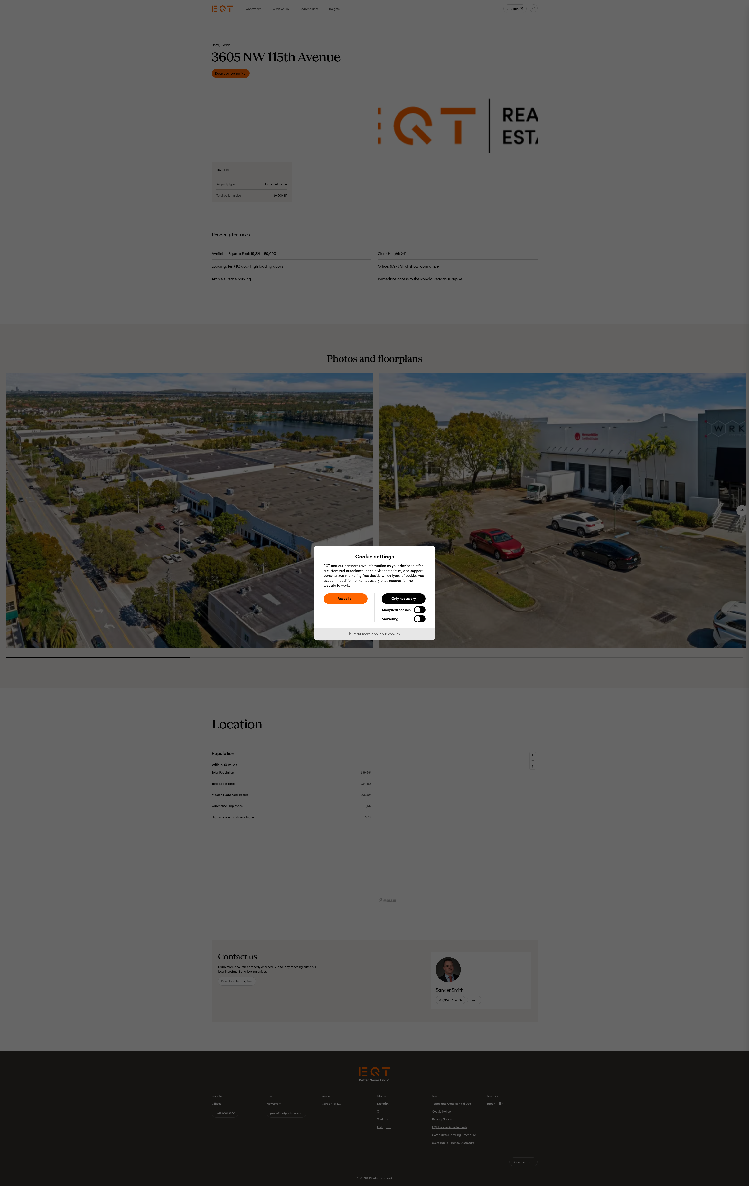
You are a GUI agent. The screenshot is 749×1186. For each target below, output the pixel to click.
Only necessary (403, 598)
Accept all (346, 598)
